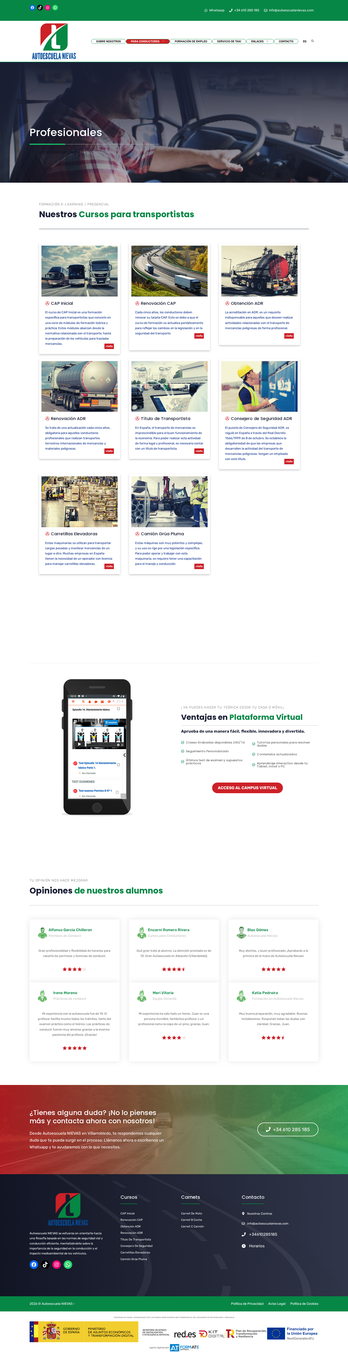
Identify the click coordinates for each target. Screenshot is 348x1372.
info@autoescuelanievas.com (268, 1223)
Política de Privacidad (247, 1304)
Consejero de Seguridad (136, 1246)
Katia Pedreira (265, 993)
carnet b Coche (191, 1220)
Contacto (286, 41)
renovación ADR (131, 1233)
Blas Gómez (257, 930)
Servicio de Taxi (229, 41)
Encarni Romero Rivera (168, 930)
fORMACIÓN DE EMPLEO (191, 41)
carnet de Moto (191, 1213)
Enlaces (257, 41)
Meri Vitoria (163, 993)
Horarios (257, 1246)
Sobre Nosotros (108, 41)
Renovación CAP (131, 1220)
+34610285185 (263, 1234)
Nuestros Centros (259, 1213)
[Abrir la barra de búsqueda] (313, 41)
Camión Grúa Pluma (133, 1259)
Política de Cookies (304, 1304)
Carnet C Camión (192, 1226)
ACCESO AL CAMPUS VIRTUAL (247, 787)
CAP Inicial (127, 1213)
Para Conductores (145, 41)
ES (305, 41)
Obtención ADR (130, 1226)
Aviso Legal (277, 1304)
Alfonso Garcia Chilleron (70, 930)
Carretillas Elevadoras (135, 1252)
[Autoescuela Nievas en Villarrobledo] (54, 41)
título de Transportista (135, 1239)
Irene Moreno (65, 993)
